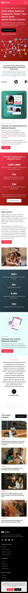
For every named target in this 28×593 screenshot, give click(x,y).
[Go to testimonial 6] (16, 406)
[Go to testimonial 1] (10, 406)
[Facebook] (9, 540)
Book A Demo (6, 572)
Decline (18, 589)
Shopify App (4, 577)
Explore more (21, 416)
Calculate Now (7, 351)
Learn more (7, 242)
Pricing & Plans (4, 568)
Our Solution (6, 544)
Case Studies (4, 566)
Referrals (6, 147)
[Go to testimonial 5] (15, 406)
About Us (3, 561)
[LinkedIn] (2, 540)
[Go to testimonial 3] (12, 406)
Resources (3, 563)
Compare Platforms (6, 554)
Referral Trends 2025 (6, 552)
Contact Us (4, 575)
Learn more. (14, 586)
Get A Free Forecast (9, 30)
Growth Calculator (5, 549)
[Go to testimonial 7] (17, 406)
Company (4, 558)
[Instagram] (12, 540)
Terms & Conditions (6, 580)
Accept (10, 589)
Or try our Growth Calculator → (9, 34)
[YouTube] (6, 540)
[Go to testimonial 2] (11, 406)
